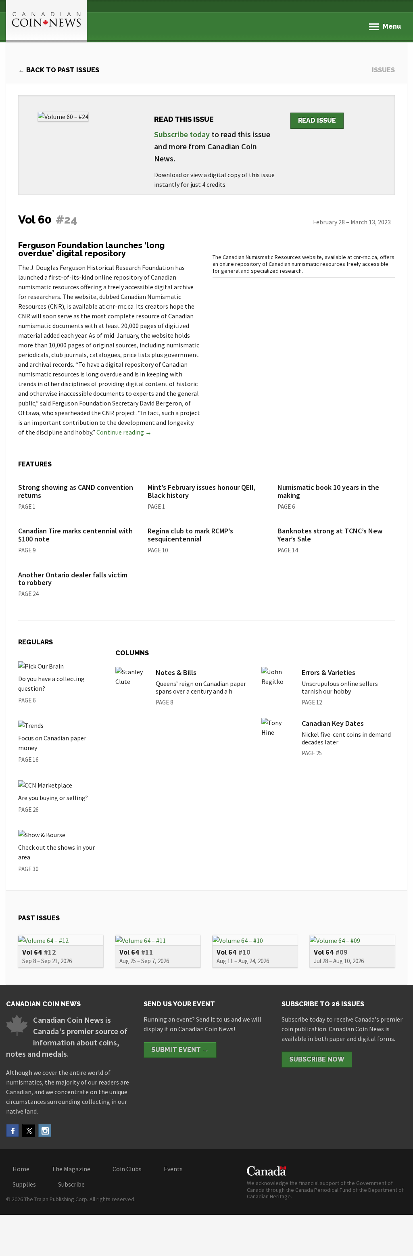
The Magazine (71, 1169)
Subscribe (71, 1184)
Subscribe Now (316, 1059)
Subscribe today (182, 134)
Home (21, 1169)
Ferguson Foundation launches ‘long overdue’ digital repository (91, 249)
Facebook (12, 1130)
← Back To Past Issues (58, 70)
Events (173, 1169)
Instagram (44, 1130)
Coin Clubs (127, 1169)
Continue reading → (124, 432)
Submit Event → (180, 1049)
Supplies (24, 1184)
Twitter (28, 1130)
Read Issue (317, 120)
